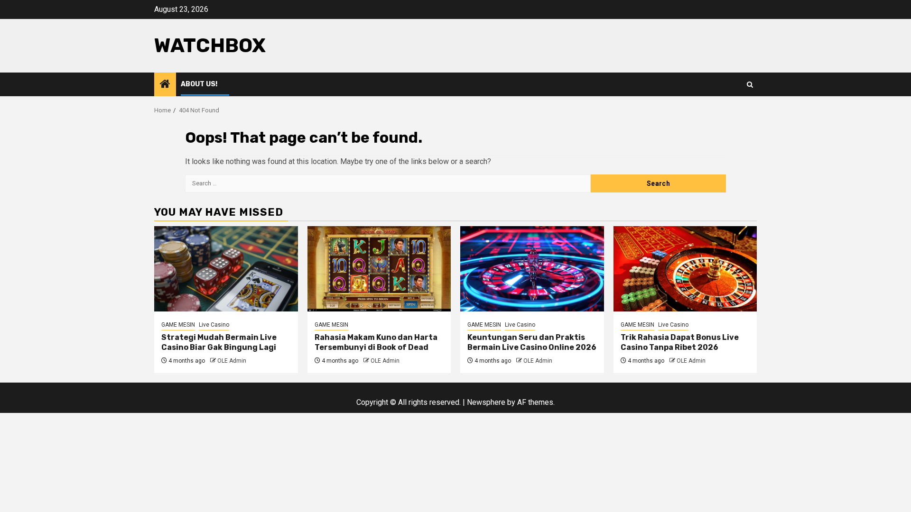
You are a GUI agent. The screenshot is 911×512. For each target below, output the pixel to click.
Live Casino (214, 324)
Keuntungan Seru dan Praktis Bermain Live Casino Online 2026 (531, 342)
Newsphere (486, 402)
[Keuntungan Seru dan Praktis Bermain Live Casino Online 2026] (532, 268)
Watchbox (210, 45)
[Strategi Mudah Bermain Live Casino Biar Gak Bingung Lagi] (226, 268)
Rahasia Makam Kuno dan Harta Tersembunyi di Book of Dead (376, 342)
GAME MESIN (178, 324)
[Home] (165, 84)
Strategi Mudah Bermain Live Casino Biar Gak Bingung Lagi (219, 342)
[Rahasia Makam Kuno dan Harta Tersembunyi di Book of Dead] (379, 268)
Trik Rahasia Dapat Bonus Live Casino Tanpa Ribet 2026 (680, 342)
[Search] (750, 84)
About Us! (199, 84)
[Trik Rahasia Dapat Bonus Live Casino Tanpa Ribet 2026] (685, 268)
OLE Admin (231, 360)
